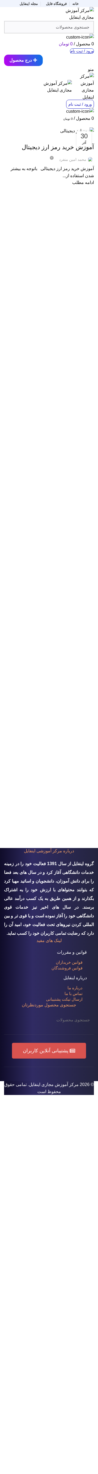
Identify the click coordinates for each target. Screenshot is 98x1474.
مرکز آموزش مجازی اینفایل (54, 1084)
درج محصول (21, 60)
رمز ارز (75, 138)
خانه (91, 124)
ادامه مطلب (83, 182)
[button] (49, 1051)
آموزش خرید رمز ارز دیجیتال (58, 147)
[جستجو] (11, 1020)
